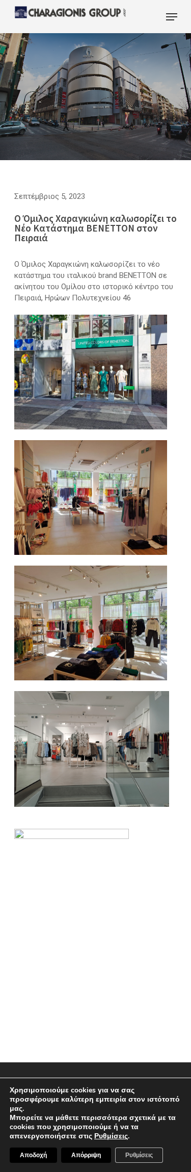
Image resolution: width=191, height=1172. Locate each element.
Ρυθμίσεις (139, 1155)
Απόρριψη (86, 1155)
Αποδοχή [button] (33, 1155)
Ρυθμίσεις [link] (111, 1136)
